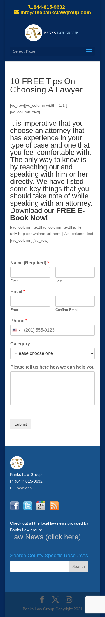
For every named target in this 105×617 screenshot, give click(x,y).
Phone (18, 320)
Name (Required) (29, 262)
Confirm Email (66, 310)
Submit (21, 424)
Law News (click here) (45, 537)
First (14, 281)
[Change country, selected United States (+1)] (16, 330)
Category (20, 343)
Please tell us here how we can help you (52, 367)
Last (58, 281)
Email (17, 291)
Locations (23, 488)
